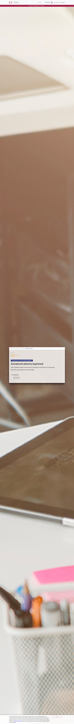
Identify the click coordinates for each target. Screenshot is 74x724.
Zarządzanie (22, 348)
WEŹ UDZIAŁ (47, 2)
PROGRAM (40, 2)
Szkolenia (15, 348)
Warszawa (16, 374)
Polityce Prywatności (18, 721)
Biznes (18, 348)
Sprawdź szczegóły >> (41, 5)
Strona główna (11, 348)
